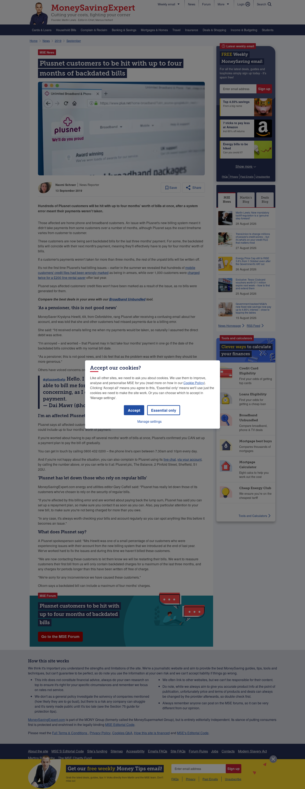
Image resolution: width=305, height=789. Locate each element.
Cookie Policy (193, 382)
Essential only (163, 410)
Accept (134, 410)
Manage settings (149, 421)
